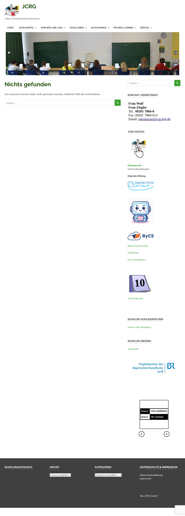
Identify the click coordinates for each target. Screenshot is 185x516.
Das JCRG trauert (149, 495)
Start (10, 27)
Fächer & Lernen (123, 27)
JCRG (29, 6)
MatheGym (133, 252)
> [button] (175, 53)
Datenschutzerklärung (151, 474)
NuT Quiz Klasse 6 (137, 259)
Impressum (145, 478)
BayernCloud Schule (138, 245)
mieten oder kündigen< (140, 327)
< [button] (9, 53)
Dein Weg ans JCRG (52, 27)
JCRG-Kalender (135, 298)
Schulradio (133, 348)
